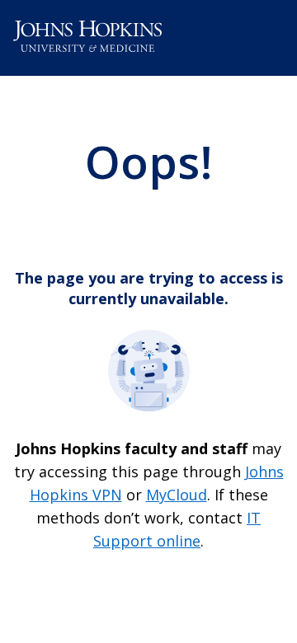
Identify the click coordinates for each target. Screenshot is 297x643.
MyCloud (176, 495)
